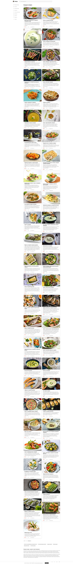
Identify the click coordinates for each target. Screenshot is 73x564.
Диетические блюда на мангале (42, 544)
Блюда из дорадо (55, 544)
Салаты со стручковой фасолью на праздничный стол (30, 544)
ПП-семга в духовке (33, 545)
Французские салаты (26, 545)
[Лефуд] (15, 1)
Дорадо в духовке (49, 544)
